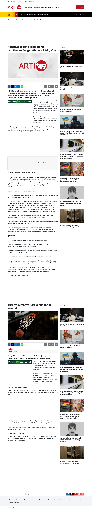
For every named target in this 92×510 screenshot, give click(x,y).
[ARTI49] (14, 7)
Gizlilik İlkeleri (39, 494)
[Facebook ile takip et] (68, 494)
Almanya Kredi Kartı (44, 499)
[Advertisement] (46, 33)
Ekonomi (44, 7)
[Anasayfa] (8, 1)
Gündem (50, 7)
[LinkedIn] (18, 86)
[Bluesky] (15, 86)
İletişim (33, 494)
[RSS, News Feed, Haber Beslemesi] (82, 494)
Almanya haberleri (13, 499)
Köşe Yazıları (28, 7)
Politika (37, 7)
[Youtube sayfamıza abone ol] (75, 494)
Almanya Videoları (28, 499)
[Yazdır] (45, 86)
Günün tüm (79, 14)
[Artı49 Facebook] (77, 1)
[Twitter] (12, 86)
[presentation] (13, 14)
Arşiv (26, 1)
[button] (49, 86)
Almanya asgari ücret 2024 (15, 502)
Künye (28, 494)
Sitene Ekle (31, 1)
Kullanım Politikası (48, 494)
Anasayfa (11, 19)
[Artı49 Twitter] (80, 1)
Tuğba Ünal (16, 351)
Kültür (57, 7)
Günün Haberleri (20, 1)
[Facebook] (9, 86)
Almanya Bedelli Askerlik (75, 499)
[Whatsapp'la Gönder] (22, 86)
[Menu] (78, 7)
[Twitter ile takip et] (72, 494)
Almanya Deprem (58, 499)
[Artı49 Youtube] (83, 1)
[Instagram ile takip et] (79, 494)
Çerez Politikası (58, 494)
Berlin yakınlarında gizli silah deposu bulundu (37, 14)
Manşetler (13, 1)
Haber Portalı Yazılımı (15, 507)
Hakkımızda (22, 494)
